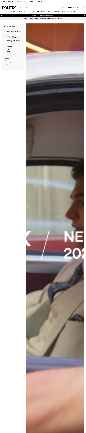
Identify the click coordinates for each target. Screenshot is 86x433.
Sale (63, 11)
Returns (6, 66)
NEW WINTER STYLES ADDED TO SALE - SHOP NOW (43, 15)
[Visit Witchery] (21, 1)
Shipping (6, 64)
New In (13, 11)
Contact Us (9, 31)
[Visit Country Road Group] (9, 1)
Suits (25, 11)
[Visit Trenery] (40, 1)
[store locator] (77, 7)
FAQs (5, 60)
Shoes (49, 11)
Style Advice (71, 11)
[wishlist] (80, 8)
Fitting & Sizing (7, 62)
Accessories (41, 11)
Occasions (56, 11)
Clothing (32, 11)
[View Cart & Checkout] (84, 7)
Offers (19, 11)
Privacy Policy (7, 68)
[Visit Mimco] (31, 2)
